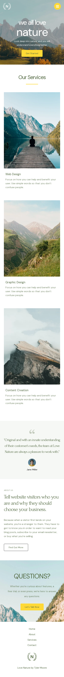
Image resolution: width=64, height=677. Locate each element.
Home (32, 629)
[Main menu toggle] (57, 6)
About (32, 634)
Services (32, 639)
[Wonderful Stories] (7, 6)
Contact (32, 645)
